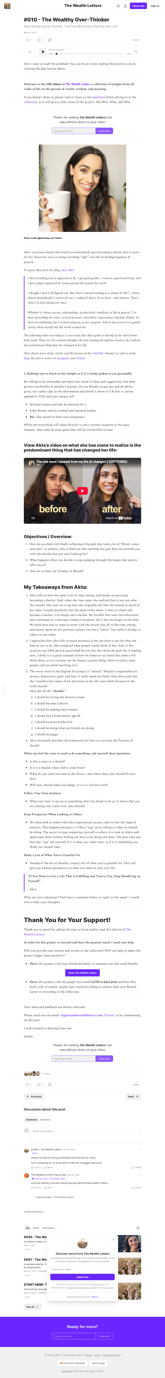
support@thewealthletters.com (81, 1015)
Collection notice (112, 1355)
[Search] (118, 6)
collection (30, 102)
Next (131, 1096)
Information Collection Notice (81, 1287)
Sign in (155, 5)
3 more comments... (34, 1211)
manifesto (98, 97)
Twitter (80, 358)
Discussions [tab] (49, 1228)
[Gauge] (136, 52)
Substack (66, 1371)
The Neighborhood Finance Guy (48, 1174)
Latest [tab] (36, 1228)
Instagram (63, 358)
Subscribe (138, 5)
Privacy (88, 1355)
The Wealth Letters (78, 84)
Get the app (98, 1363)
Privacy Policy (106, 1287)
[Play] (43, 52)
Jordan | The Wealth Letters (46, 1149)
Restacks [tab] (45, 1119)
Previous (36, 1096)
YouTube (98, 353)
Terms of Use (98, 1284)
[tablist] (38, 1119)
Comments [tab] (31, 1119)
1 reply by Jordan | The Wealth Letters (54, 1197)
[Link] (19, 447)
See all (30, 1306)
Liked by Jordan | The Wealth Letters (50, 1178)
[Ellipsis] (139, 1149)
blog (26, 358)
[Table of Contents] (3, 689)
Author (35, 1153)
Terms (97, 1355)
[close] (113, 1239)
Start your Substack (74, 1363)
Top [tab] (27, 1228)
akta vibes (67, 270)
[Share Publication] (125, 6)
